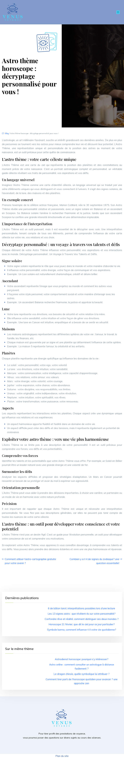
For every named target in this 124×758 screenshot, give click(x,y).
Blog (7, 133)
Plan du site (62, 756)
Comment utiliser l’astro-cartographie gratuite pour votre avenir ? (30, 561)
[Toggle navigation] (118, 12)
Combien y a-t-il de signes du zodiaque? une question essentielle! (94, 561)
